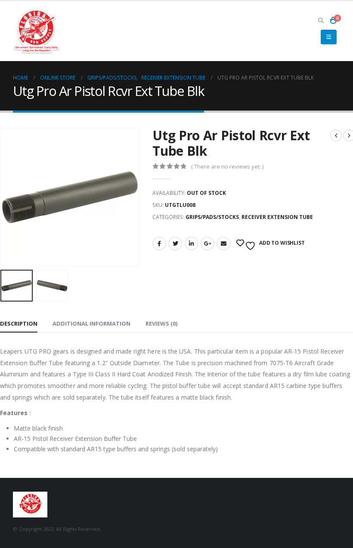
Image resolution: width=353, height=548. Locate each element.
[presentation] (10, 197)
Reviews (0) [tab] (161, 323)
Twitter (175, 243)
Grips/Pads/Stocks (212, 217)
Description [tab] (18, 323)
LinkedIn (191, 243)
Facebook (159, 243)
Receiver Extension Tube (277, 217)
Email (223, 243)
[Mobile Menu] (329, 37)
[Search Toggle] (321, 20)
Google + (207, 243)
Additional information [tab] (91, 323)
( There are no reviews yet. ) (227, 166)
